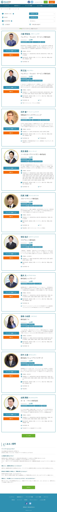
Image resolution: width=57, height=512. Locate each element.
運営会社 (13, 499)
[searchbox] (38, 13)
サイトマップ (19, 499)
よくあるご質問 (42, 499)
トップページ (6, 5)
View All (29, 487)
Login (45, 2)
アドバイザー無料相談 (51, 2)
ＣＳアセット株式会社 (28, 240)
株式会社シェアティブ (28, 278)
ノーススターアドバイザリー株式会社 (33, 154)
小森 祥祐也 (25, 34)
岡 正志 (23, 70)
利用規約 (25, 499)
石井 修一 (24, 112)
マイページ (51, 5)
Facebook (29, 2)
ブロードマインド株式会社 (29, 199)
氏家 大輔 (24, 195)
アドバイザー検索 (28, 5)
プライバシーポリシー (34, 499)
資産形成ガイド (17, 5)
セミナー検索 (39, 5)
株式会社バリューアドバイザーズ (32, 358)
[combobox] (42, 13)
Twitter (32, 2)
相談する (11, 55)
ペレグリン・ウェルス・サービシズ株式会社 (35, 37)
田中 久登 (24, 355)
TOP (1, 8)
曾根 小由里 (25, 316)
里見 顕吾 (24, 151)
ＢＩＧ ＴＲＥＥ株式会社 (29, 401)
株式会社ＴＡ (25, 319)
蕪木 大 (23, 275)
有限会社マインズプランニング (31, 115)
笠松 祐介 (24, 237)
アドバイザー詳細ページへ (11, 50)
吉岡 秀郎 (24, 398)
